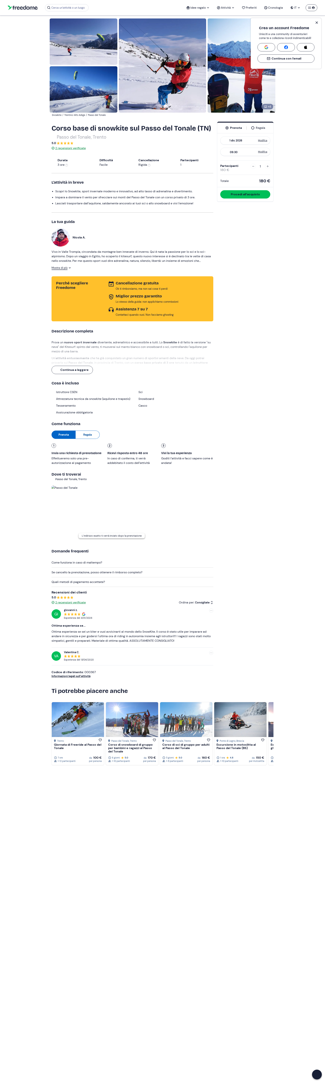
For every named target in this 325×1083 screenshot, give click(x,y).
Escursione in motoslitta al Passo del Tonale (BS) (236, 746)
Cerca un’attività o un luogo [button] (68, 7)
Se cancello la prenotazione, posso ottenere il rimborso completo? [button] (97, 572)
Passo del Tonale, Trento (81, 137)
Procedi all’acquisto (245, 194)
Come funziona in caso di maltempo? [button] (77, 562)
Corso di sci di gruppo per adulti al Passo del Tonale (186, 746)
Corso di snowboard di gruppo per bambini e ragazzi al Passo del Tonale (130, 748)
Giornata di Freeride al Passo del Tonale (77, 746)
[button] (317, 1074)
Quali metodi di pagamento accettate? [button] (78, 582)
